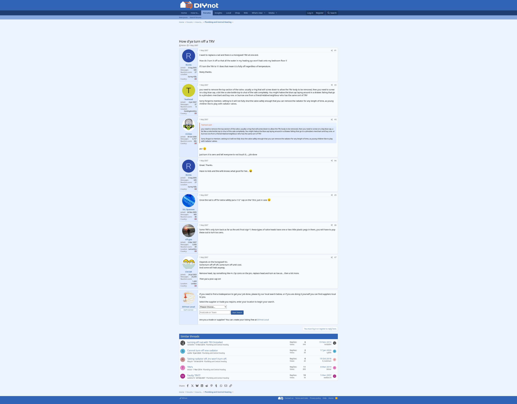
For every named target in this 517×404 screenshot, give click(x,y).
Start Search (237, 312)
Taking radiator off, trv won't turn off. (207, 358)
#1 (335, 50)
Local (228, 12)
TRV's (190, 366)
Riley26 (190, 361)
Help (324, 398)
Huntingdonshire (190, 111)
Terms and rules (301, 398)
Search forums (195, 17)
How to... (195, 12)
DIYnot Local (263, 319)
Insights (218, 12)
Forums (207, 12)
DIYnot (184, 398)
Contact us (289, 398)
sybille (189, 353)
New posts (183, 17)
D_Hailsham (326, 361)
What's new (257, 12)
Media (271, 12)
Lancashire (192, 249)
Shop (237, 12)
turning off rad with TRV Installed (205, 342)
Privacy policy (315, 398)
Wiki (246, 12)
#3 (335, 119)
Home (184, 12)
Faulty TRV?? (193, 375)
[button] (265, 12)
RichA (183, 45)
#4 (335, 161)
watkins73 (191, 378)
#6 (335, 225)
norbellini (190, 345)
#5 (335, 195)
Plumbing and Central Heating (217, 345)
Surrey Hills (192, 77)
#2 (335, 85)
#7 (335, 257)
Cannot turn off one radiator (202, 350)
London (194, 283)
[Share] (331, 50)
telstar (189, 369)
